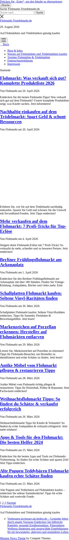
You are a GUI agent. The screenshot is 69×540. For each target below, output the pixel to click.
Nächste (11, 502)
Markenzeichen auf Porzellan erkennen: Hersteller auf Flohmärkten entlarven (28, 331)
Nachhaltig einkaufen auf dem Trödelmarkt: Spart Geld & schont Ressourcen (33, 116)
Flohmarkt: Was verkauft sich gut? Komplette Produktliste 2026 (33, 80)
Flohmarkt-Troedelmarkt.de (16, 20)
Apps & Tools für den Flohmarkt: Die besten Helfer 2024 (31, 440)
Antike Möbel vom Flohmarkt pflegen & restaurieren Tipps (28, 368)
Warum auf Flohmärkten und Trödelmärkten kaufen (37, 54)
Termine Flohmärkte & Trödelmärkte (28, 57)
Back (5, 44)
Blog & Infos (15, 50)
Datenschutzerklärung (20, 60)
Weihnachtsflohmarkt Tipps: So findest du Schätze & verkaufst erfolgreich (30, 403)
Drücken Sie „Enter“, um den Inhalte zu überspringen (31, 1)
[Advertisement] (34, 167)
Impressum (13, 63)
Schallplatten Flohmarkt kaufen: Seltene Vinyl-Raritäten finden (31, 296)
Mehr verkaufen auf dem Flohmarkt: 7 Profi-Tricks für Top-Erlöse (33, 226)
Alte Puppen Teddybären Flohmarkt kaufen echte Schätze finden (34, 473)
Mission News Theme (13, 538)
